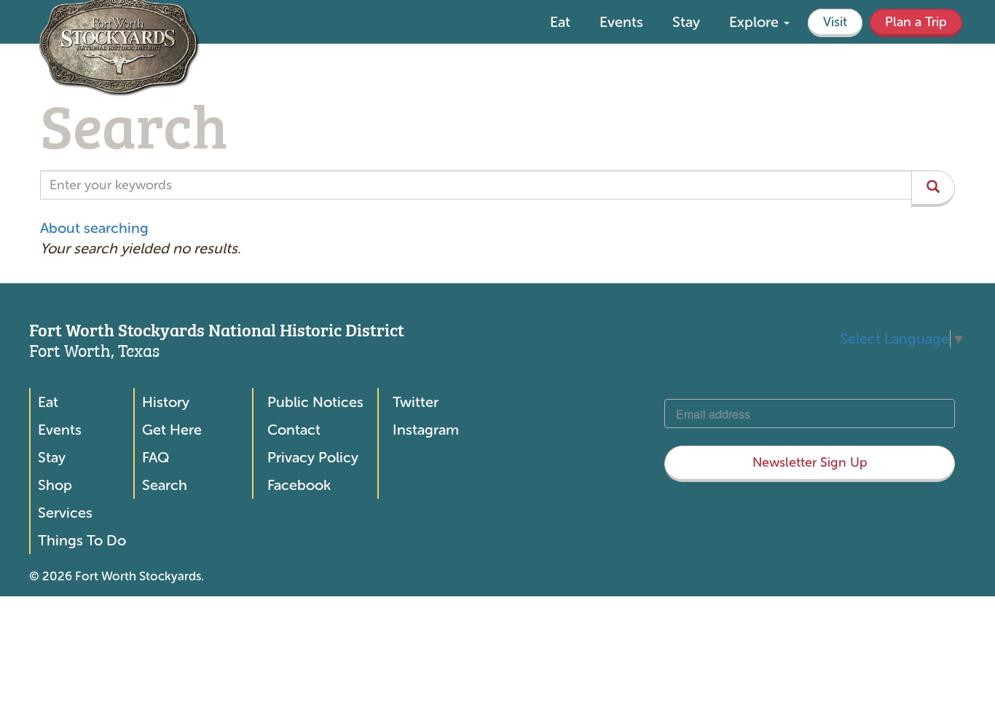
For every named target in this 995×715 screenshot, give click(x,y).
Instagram (426, 429)
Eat (560, 22)
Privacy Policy (312, 457)
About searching (94, 228)
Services (65, 512)
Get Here (172, 429)
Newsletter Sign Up (810, 462)
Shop (55, 485)
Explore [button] (755, 22)
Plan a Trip (916, 22)
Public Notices (315, 402)
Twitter (415, 402)
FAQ (155, 457)
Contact (293, 429)
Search (164, 485)
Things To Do (82, 540)
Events (621, 22)
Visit (835, 22)
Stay (686, 22)
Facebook (299, 485)
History (165, 402)
